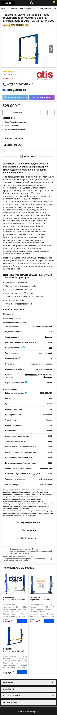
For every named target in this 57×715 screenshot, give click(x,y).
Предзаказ (17, 113)
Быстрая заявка (38, 112)
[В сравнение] (52, 112)
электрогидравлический (42, 326)
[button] (51, 49)
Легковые (47, 377)
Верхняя (48, 337)
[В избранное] (45, 112)
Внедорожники (31, 375)
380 (50, 348)
